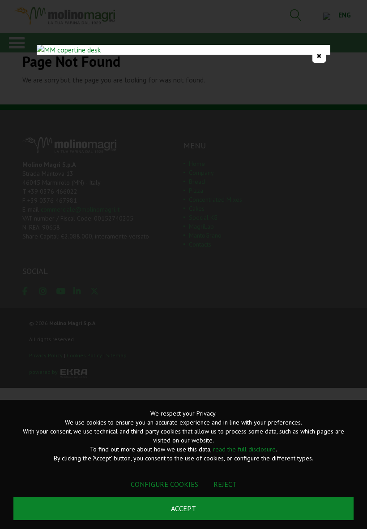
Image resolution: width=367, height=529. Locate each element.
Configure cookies (164, 484)
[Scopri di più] (183, 50)
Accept (183, 508)
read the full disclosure (244, 449)
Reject (225, 484)
